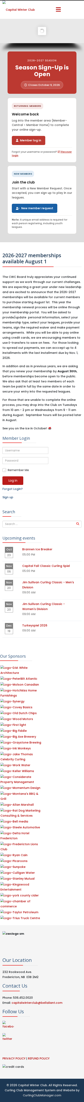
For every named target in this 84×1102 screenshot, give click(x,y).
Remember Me (18, 470)
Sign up (7, 497)
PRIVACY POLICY (13, 1058)
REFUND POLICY (39, 1058)
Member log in (30, 140)
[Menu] (58, 10)
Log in (12, 480)
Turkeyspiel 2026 (34, 625)
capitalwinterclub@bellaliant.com (37, 1003)
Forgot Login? (12, 489)
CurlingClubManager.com (42, 1095)
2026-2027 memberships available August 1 (31, 258)
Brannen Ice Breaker (37, 549)
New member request (37, 208)
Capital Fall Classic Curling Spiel (46, 566)
